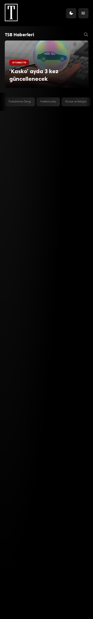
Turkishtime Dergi (19, 101)
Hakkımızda (48, 101)
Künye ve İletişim (76, 101)
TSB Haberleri (19, 34)
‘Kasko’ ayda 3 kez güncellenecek (33, 75)
